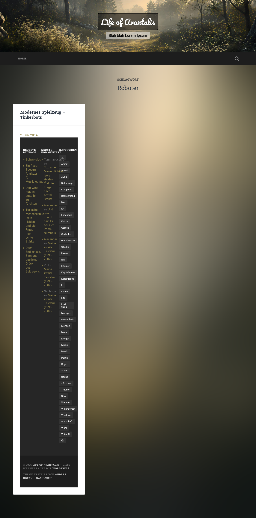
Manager (66, 313)
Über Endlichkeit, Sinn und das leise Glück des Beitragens (33, 259)
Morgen (65, 338)
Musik (64, 351)
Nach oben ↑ (45, 478)
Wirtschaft (67, 421)
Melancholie (67, 319)
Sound (64, 376)
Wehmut (65, 402)
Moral (64, 332)
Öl (62, 440)
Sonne (64, 370)
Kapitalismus (68, 272)
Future (64, 221)
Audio (64, 176)
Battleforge (67, 183)
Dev (63, 202)
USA (63, 396)
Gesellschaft (68, 240)
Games (65, 227)
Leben (64, 291)
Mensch (65, 325)
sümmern (66, 383)
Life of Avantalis (128, 21)
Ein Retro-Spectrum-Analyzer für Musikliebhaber (36, 173)
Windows (66, 415)
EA (62, 208)
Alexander (50, 205)
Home (22, 58)
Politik (64, 357)
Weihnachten (68, 408)
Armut (64, 170)
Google (65, 246)
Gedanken (66, 234)
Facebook (66, 215)
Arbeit (64, 164)
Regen (64, 364)
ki (62, 285)
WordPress (60, 468)
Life (63, 298)
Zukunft (65, 434)
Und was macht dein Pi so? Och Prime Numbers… (51, 221)
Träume (65, 389)
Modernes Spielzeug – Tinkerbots (42, 114)
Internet (65, 266)
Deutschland (68, 195)
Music (64, 345)
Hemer (64, 253)
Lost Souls (64, 305)
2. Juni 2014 (29, 135)
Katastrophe (67, 278)
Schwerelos (33, 159)
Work (64, 427)
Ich (63, 259)
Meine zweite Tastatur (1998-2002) (50, 251)
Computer (66, 189)
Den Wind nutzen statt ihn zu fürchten (32, 196)
